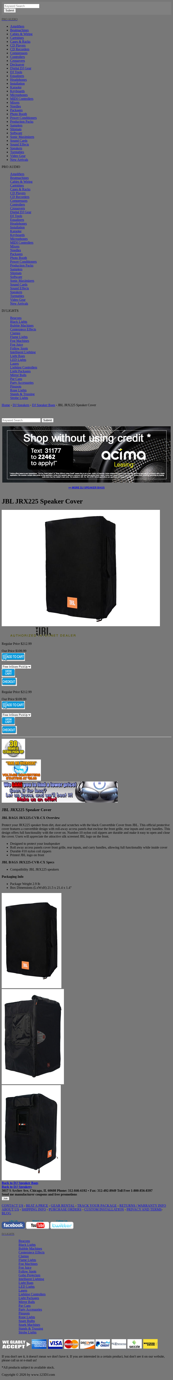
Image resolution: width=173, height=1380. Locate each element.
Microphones (19, 95)
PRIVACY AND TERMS (144, 1209)
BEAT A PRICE (37, 1205)
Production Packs (21, 121)
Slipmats (16, 129)
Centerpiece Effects (23, 329)
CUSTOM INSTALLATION (104, 1209)
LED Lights (18, 360)
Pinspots (15, 386)
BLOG (6, 1213)
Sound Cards (18, 140)
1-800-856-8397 (142, 1190)
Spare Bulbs (27, 1321)
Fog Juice (16, 344)
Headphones (18, 79)
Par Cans (16, 379)
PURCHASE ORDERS (65, 1209)
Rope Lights (18, 390)
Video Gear (18, 156)
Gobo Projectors (29, 1275)
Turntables (17, 152)
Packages (16, 110)
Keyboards (17, 91)
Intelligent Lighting (23, 352)
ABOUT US (10, 1209)
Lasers (14, 363)
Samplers (16, 125)
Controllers (17, 57)
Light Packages (20, 371)
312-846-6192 (77, 1190)
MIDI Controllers (21, 98)
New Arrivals (19, 159)
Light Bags (17, 356)
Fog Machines (19, 341)
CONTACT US (12, 1205)
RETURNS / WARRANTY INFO (142, 1205)
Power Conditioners (23, 118)
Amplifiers (17, 26)
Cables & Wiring (21, 34)
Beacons (16, 318)
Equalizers (17, 76)
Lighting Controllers (23, 367)
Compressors (18, 53)
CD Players (18, 45)
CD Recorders (19, 49)
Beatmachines (19, 30)
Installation (17, 83)
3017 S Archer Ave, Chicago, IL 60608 (29, 1190)
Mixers (14, 102)
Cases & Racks (20, 41)
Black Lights (18, 321)
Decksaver (17, 64)
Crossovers (17, 60)
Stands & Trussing (22, 394)
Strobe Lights (19, 398)
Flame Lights (19, 337)
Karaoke (16, 87)
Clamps (15, 333)
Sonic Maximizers (22, 137)
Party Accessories (22, 382)
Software (16, 133)
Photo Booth (18, 114)
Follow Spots (19, 348)
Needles (15, 106)
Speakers (16, 148)
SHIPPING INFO (34, 1209)
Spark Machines (29, 1324)
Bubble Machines (22, 325)
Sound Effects (19, 144)
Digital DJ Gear (20, 68)
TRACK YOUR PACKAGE (97, 1205)
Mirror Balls (18, 375)
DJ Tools (16, 72)
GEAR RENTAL (62, 1205)
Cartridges (17, 38)
